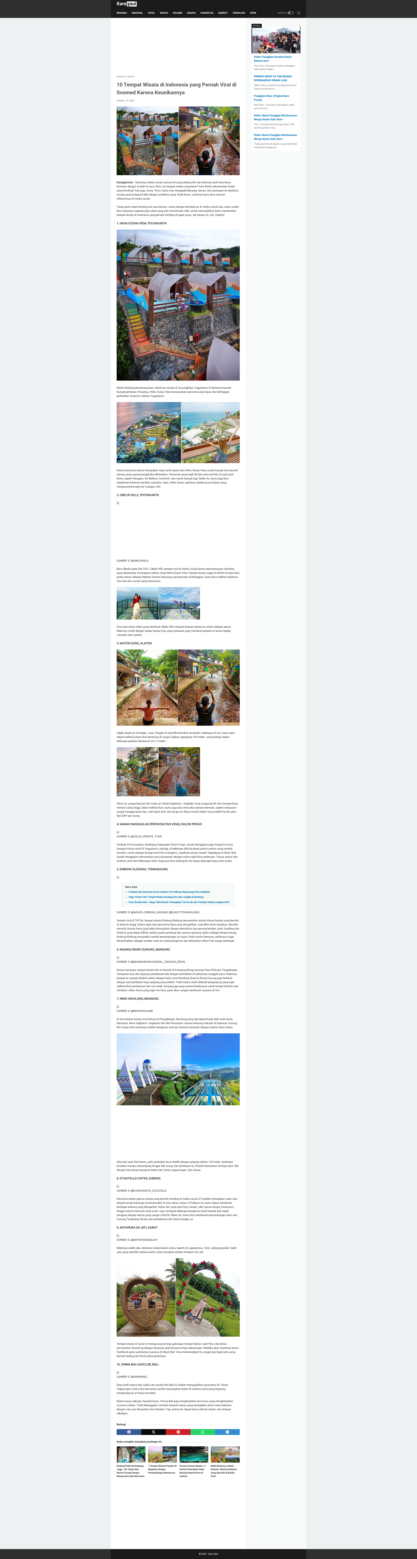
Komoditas (207, 13)
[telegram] (227, 1432)
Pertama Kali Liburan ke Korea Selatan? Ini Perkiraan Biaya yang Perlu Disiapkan (169, 892)
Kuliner (177, 13)
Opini (253, 13)
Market (223, 13)
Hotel (151, 13)
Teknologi (238, 13)
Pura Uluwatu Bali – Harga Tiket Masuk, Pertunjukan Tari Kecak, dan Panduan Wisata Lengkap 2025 (179, 902)
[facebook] (129, 1432)
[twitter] (153, 1432)
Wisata (164, 13)
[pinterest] (178, 1432)
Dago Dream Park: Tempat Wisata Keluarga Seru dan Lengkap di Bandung (166, 897)
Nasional (137, 13)
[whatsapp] (203, 1432)
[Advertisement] (178, 46)
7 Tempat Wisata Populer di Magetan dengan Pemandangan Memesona (162, 1469)
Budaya (191, 13)
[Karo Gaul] (129, 3)
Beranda (122, 13)
